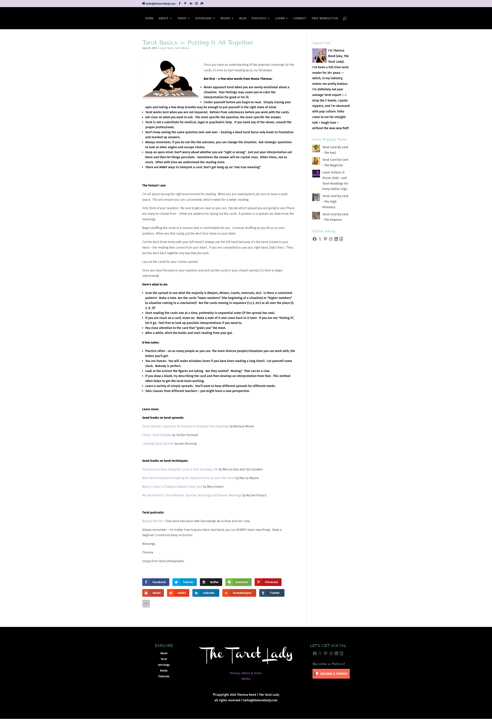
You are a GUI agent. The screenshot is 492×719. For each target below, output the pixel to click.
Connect (300, 18)
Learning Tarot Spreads (158, 443)
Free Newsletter (325, 18)
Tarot (181, 18)
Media (246, 679)
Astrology (203, 18)
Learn (280, 18)
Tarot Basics (182, 48)
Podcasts (259, 18)
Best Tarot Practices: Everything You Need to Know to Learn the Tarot (188, 478)
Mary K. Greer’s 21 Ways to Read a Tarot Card (172, 486)
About (164, 18)
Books (225, 18)
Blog (243, 18)
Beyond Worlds (152, 521)
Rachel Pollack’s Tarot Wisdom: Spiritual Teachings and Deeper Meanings (191, 495)
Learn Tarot (167, 48)
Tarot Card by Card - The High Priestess (335, 201)
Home (149, 18)
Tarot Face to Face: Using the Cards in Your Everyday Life (180, 469)
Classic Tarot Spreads (156, 435)
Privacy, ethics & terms (246, 673)
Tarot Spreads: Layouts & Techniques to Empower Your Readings (185, 426)
